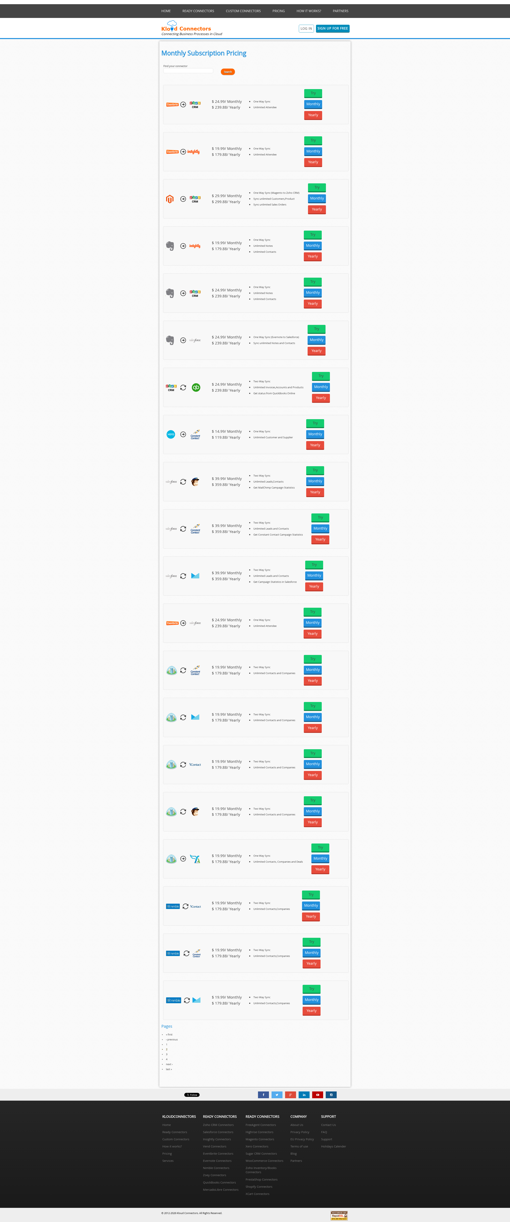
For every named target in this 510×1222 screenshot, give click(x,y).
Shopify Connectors (259, 1187)
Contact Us (328, 1125)
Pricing (167, 1153)
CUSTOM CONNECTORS (243, 11)
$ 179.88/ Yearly (226, 154)
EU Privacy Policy (302, 1139)
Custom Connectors (175, 1139)
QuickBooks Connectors (219, 1182)
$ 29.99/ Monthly (227, 195)
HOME (166, 11)
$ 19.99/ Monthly (227, 148)
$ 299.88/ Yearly (226, 201)
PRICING (279, 11)
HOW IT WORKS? (309, 11)
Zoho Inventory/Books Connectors (261, 1170)
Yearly (313, 114)
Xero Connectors (257, 1146)
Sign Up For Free (333, 28)
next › (169, 1064)
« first (169, 1034)
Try (313, 92)
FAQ (324, 1132)
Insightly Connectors (217, 1139)
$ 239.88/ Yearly (226, 107)
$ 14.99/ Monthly (227, 431)
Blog (293, 1153)
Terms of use (299, 1146)
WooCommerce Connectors (264, 1161)
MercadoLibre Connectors (220, 1190)
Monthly (313, 103)
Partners (296, 1161)
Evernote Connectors (217, 1161)
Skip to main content (12, 6)
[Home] (186, 31)
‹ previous (172, 1039)
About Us (296, 1125)
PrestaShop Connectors (262, 1179)
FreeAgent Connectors (261, 1125)
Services (168, 1161)
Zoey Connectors (214, 1175)
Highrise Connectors (259, 1132)
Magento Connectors (260, 1139)
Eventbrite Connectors (218, 1153)
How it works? (172, 1146)
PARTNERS (340, 11)
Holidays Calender (333, 1146)
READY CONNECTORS (198, 11)
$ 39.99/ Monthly (227, 478)
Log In (306, 28)
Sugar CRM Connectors (261, 1153)
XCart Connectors (257, 1194)
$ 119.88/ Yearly (226, 437)
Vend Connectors (214, 1146)
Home (166, 1125)
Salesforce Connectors (218, 1132)
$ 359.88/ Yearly (226, 484)
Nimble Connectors (216, 1168)
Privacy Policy (299, 1132)
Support (326, 1139)
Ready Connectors (174, 1132)
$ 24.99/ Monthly (227, 101)
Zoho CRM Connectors (218, 1125)
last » (169, 1069)
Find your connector (175, 66)
